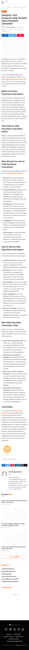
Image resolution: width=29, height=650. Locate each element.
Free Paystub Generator (14, 641)
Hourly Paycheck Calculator (10, 579)
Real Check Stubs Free (8, 571)
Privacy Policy (9, 636)
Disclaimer (17, 634)
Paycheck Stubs (14, 639)
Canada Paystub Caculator (10, 581)
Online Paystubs (7, 574)
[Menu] (3, 2)
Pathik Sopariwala (11, 27)
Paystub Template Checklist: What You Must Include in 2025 (13, 524)
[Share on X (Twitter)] (12, 35)
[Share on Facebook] (5, 35)
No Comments (19, 29)
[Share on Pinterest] (20, 35)
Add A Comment (14, 557)
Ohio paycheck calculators (15, 79)
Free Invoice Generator (9, 576)
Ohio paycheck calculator (14, 173)
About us (9, 634)
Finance (4, 11)
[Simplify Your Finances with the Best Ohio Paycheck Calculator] (14, 47)
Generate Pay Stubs (8, 569)
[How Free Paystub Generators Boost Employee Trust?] (14, 537)
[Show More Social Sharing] (25, 35)
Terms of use (19, 636)
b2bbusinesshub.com (21, 645)
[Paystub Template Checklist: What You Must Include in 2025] (14, 514)
